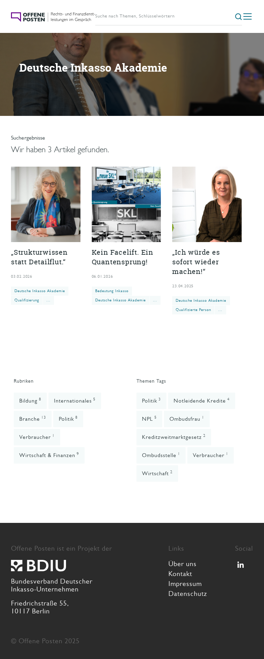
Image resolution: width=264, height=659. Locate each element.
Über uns (182, 564)
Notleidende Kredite (202, 400)
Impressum (185, 584)
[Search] (238, 16)
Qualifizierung (26, 300)
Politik (68, 418)
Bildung (30, 400)
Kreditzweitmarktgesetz (174, 436)
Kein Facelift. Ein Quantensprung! (126, 235)
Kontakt (180, 574)
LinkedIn (242, 567)
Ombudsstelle (161, 454)
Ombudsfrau (186, 418)
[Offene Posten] (53, 16)
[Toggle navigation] (247, 16)
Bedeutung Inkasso (112, 291)
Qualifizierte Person (193, 310)
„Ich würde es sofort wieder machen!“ (207, 240)
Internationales (75, 400)
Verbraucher (37, 436)
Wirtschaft (157, 473)
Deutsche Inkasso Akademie (39, 291)
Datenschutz (187, 594)
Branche (32, 418)
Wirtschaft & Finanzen (49, 454)
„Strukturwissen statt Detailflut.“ (46, 235)
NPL (149, 418)
